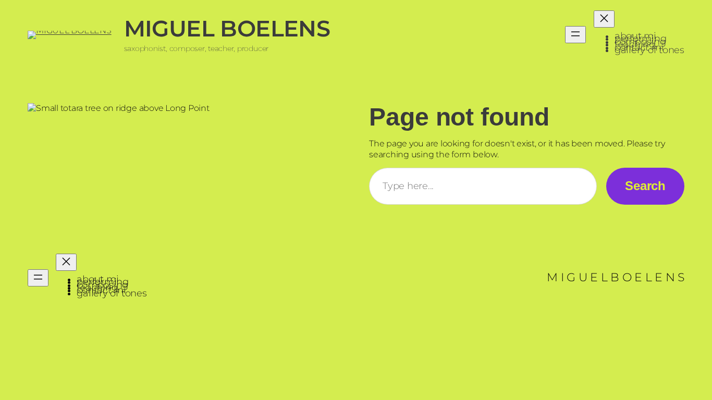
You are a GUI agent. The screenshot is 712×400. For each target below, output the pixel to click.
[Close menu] (604, 19)
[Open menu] (575, 34)
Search (645, 186)
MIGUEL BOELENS (227, 28)
